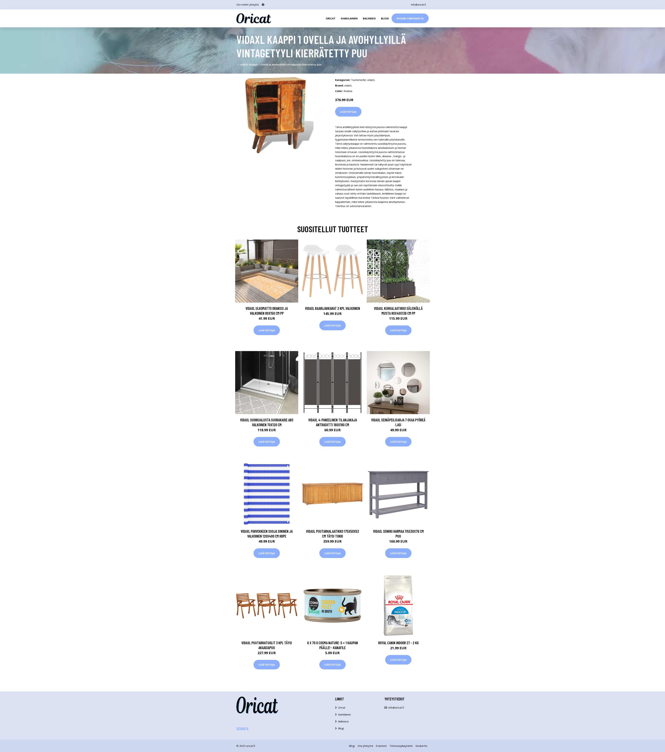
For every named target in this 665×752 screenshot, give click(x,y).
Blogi (385, 18)
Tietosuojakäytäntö (401, 745)
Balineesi (369, 18)
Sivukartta (421, 745)
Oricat (330, 18)
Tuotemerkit (358, 80)
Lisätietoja (348, 111)
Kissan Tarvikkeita (410, 18)
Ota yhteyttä (365, 745)
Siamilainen (349, 18)
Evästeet (381, 745)
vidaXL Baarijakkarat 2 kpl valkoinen (332, 308)
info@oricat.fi (418, 4)
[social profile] (263, 4)
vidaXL (371, 80)
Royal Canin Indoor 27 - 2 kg (398, 642)
